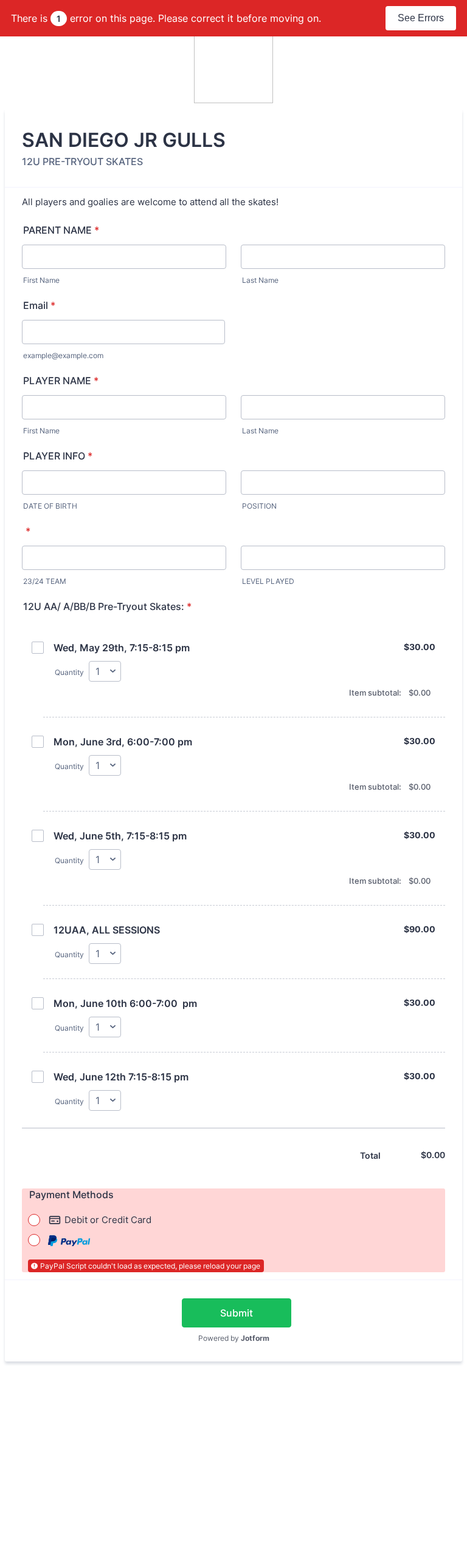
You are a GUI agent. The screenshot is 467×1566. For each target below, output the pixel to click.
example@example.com (63, 355)
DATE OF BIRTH (50, 505)
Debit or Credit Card (107, 1219)
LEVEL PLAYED (268, 581)
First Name (41, 280)
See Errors (421, 18)
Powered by (233, 1338)
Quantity (69, 672)
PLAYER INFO (57, 456)
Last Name (260, 280)
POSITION (259, 505)
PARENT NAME (61, 230)
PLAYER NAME (61, 381)
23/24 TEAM (44, 581)
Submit (236, 1313)
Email (39, 305)
